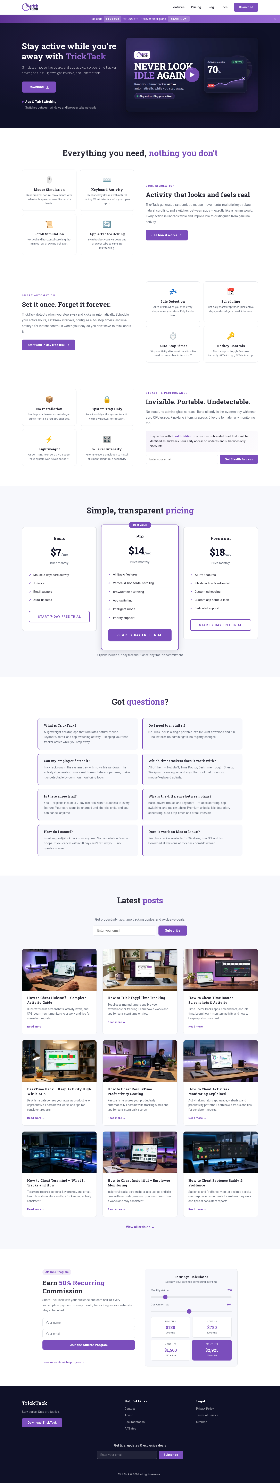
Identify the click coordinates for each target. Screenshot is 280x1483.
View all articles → (140, 1227)
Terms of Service (207, 1415)
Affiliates (130, 1428)
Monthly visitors (191, 1290)
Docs (224, 7)
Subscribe (173, 930)
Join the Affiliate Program (89, 1345)
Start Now (179, 18)
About (129, 1415)
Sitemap (201, 1422)
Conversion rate (191, 1304)
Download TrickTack (42, 1422)
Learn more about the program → (63, 1362)
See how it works (164, 235)
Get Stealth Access (239, 459)
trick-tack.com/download (198, 843)
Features (178, 7)
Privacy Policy (205, 1408)
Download (246, 7)
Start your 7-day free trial (46, 345)
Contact (130, 1408)
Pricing (196, 7)
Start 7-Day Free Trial (59, 617)
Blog (211, 7)
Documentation (135, 1422)
